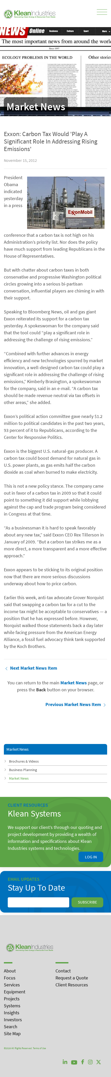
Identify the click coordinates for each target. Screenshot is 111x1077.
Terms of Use (39, 1048)
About (10, 971)
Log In (91, 856)
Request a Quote (72, 978)
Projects (12, 999)
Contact (63, 971)
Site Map (12, 1033)
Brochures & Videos (24, 761)
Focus (9, 978)
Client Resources (72, 985)
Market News (19, 778)
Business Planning (23, 769)
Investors (13, 1020)
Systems (12, 1006)
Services (12, 985)
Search (10, 1027)
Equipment (14, 992)
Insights (11, 1013)
